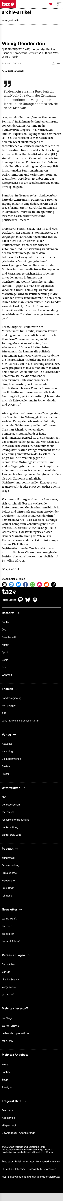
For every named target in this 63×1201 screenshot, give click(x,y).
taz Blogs (7, 1018)
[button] (59, 4)
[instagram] (35, 601)
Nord (4, 667)
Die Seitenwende (11, 758)
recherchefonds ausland (16, 819)
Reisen (5, 1064)
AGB (4, 1176)
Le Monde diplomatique (15, 1033)
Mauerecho (8, 880)
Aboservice (8, 1117)
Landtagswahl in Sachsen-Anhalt (20, 720)
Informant (21, 1169)
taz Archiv (7, 1041)
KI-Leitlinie (8, 1169)
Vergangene (9, 987)
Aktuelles (7, 743)
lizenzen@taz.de (46, 1152)
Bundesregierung (11, 698)
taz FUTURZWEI (11, 1025)
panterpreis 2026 (11, 834)
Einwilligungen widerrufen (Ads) (42, 1176)
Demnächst (8, 964)
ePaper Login (9, 1125)
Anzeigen (7, 1087)
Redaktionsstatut (25, 1161)
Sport (5, 652)
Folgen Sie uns (9, 600)
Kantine (6, 1072)
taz (9, 592)
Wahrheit (7, 675)
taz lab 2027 (9, 994)
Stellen (6, 766)
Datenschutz (35, 1169)
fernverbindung (10, 865)
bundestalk (8, 857)
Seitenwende (15, 1176)
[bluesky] (27, 601)
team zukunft (9, 918)
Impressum (49, 1169)
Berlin (5, 659)
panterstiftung (10, 827)
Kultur (5, 644)
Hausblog (7, 751)
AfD (4, 713)
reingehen (7, 895)
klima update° (9, 873)
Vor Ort (6, 971)
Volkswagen (9, 705)
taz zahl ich (8, 812)
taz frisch (7, 926)
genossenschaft (11, 804)
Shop (5, 1079)
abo (4, 797)
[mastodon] (20, 601)
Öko (4, 629)
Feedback (7, 1110)
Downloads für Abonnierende (18, 1132)
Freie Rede (8, 888)
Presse (6, 773)
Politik (5, 622)
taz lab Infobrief (11, 941)
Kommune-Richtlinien (47, 1161)
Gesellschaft (9, 637)
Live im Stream (10, 979)
